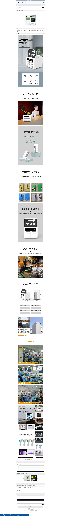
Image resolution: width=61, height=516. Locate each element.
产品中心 (11, 515)
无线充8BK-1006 (19, 490)
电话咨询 (4, 515)
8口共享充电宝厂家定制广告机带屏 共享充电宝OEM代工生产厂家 (26, 485)
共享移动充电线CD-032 (33, 483)
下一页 (39, 457)
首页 (17, 10)
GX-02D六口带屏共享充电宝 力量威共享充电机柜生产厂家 (25, 487)
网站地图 (30, 511)
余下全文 (29, 457)
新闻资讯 (18, 515)
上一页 (22, 457)
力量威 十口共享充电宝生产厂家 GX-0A (27, 483)
